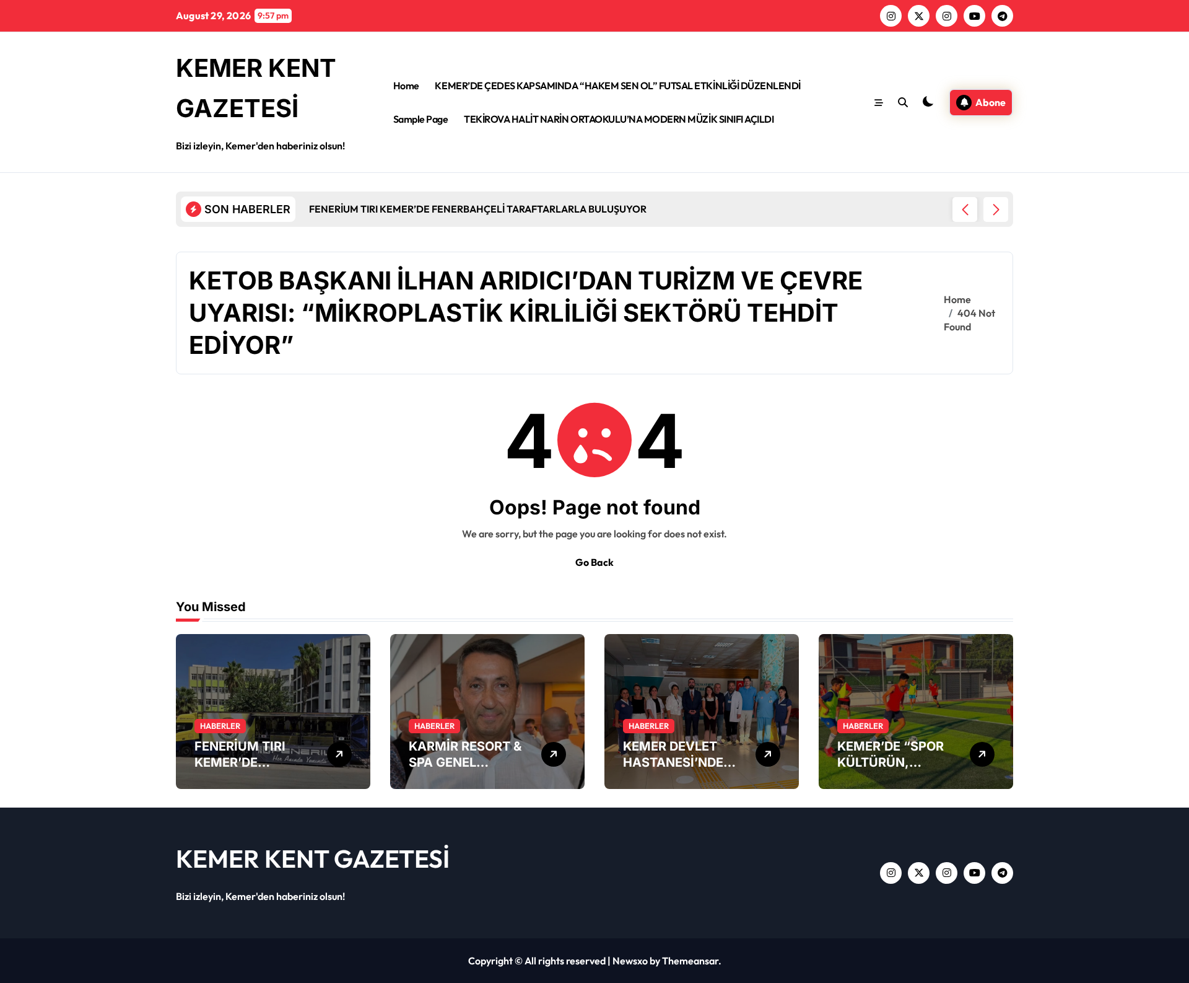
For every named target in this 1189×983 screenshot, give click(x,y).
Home (406, 85)
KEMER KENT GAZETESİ (313, 858)
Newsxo (630, 960)
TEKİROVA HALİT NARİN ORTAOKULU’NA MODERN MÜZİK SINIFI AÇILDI (618, 119)
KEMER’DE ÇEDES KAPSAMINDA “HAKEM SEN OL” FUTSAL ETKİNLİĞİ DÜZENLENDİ (617, 85)
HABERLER (220, 726)
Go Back (594, 562)
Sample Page (420, 119)
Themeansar (690, 960)
